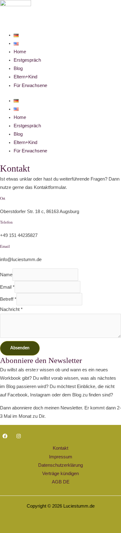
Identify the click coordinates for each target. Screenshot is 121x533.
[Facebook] (5, 436)
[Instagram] (19, 436)
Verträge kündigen (60, 473)
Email (7, 287)
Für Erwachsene (30, 85)
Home (20, 51)
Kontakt (60, 448)
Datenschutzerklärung (60, 465)
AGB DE (60, 481)
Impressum (60, 456)
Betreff (8, 299)
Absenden (19, 348)
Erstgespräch (27, 60)
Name (6, 274)
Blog (18, 68)
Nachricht (11, 309)
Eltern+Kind (25, 76)
